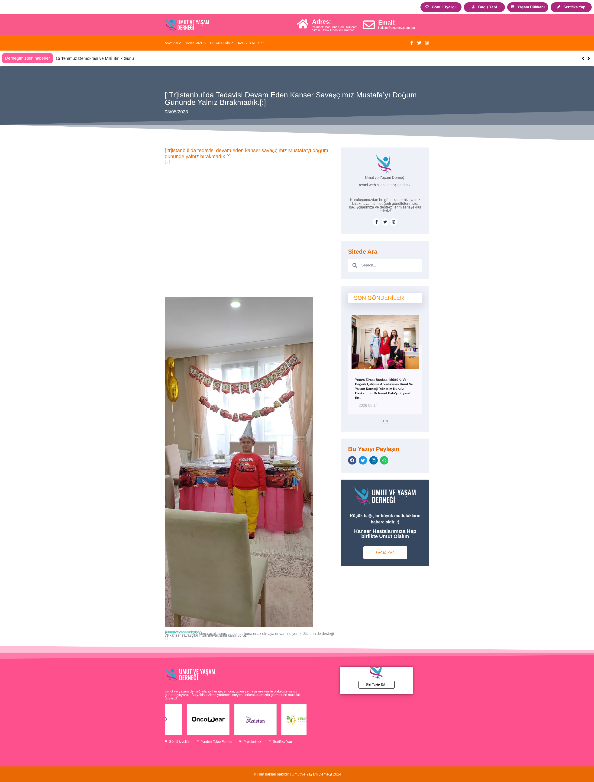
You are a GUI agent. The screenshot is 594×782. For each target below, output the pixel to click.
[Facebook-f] (412, 43)
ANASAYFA (173, 43)
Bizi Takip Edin (376, 684)
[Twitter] (419, 43)
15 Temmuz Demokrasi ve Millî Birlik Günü (94, 58)
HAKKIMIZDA (196, 43)
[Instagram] (427, 43)
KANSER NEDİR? (251, 43)
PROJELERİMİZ (221, 43)
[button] (588, 58)
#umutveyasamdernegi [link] (183, 632)
